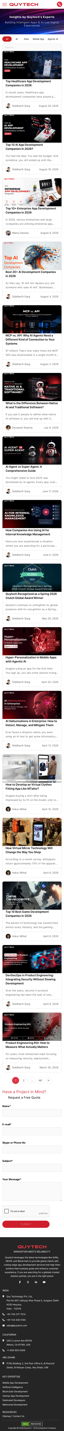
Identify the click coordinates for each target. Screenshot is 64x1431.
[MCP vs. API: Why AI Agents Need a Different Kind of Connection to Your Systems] (32, 319)
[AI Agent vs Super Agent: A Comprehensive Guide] (32, 450)
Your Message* (11, 1179)
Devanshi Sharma (22, 427)
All (7, 39)
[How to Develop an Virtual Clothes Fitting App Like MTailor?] (32, 768)
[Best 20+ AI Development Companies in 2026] (32, 256)
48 (40, 1080)
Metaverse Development (14, 1404)
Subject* (7, 1160)
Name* (6, 1106)
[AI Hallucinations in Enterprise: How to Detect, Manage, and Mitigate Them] (32, 705)
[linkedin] (36, 1282)
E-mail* (6, 1124)
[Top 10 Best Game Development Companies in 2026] (32, 896)
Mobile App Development (15, 1382)
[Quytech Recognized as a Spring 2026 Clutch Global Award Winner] (32, 578)
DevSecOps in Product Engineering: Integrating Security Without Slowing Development (30, 979)
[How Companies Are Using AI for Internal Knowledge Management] (32, 514)
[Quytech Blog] (23, 4)
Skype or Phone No (13, 1142)
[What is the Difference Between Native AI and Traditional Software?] (32, 387)
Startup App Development (15, 1395)
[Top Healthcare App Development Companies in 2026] (32, 65)
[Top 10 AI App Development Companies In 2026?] (32, 129)
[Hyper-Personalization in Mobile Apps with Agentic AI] (32, 641)
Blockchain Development (15, 1391)
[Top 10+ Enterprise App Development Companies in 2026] (32, 192)
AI (17, 39)
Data (26, 39)
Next (48, 1080)
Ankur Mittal (19, 809)
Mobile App (38, 39)
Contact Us (18, 1416)
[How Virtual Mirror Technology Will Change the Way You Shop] (32, 832)
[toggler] (4, 4)
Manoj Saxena (20, 232)
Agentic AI (53, 39)
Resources (9, 1412)
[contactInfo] (59, 4)
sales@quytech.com (17, 1325)
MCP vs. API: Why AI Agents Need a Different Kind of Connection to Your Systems (30, 339)
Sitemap (6, 1416)
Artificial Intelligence (12, 1387)
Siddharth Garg (21, 105)
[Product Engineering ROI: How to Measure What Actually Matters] (32, 1027)
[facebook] (20, 1282)
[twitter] (28, 1282)
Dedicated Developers (13, 1400)
